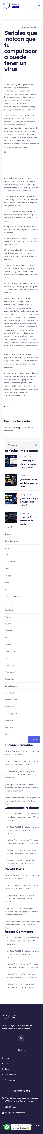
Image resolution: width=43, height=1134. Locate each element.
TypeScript (10, 706)
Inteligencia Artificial (13, 596)
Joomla (8, 617)
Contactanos (10, 1080)
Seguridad (9, 679)
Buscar (34, 739)
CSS (6, 555)
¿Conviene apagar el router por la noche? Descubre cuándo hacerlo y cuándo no (20, 774)
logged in (20, 427)
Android (8, 527)
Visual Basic (10, 720)
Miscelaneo (10, 631)
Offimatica (10, 651)
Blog (7, 1069)
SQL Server (10, 693)
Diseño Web (10, 562)
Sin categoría (11, 686)
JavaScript (9, 610)
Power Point (10, 665)
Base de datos (11, 541)
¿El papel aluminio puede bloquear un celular (29, 483)
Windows (9, 727)
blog (7, 548)
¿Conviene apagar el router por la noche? (29, 502)
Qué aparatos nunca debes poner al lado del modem (23, 830)
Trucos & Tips (11, 700)
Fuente (7, 406)
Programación (11, 672)
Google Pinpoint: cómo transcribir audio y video (28, 464)
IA (5, 589)
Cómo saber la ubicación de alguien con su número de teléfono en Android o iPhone (22, 801)
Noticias (8, 644)
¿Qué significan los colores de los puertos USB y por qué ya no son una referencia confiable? (21, 787)
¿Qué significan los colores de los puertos (29, 520)
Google (8, 575)
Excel (7, 569)
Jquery (8, 624)
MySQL (8, 637)
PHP (6, 658)
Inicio (7, 1058)
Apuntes (8, 534)
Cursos (8, 1063)
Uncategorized (11, 713)
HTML (7, 582)
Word (7, 734)
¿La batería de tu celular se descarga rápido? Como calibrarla (23, 817)
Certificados (10, 1074)
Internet (8, 603)
